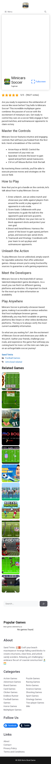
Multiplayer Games (12, 710)
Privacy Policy (10, 748)
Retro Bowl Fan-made (11, 389)
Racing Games (33, 682)
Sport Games (32, 696)
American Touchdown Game (14, 500)
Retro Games (32, 685)
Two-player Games (35, 702)
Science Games (33, 689)
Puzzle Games (33, 678)
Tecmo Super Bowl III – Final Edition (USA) (20, 573)
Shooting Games (34, 692)
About (6, 741)
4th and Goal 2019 (10, 592)
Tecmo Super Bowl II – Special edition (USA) (21, 536)
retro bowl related (13, 362)
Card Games (9, 689)
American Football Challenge (14, 426)
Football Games (12, 358)
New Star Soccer (9, 408)
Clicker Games (10, 692)
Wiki (28, 706)
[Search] (43, 604)
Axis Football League (11, 555)
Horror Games (10, 706)
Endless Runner (11, 696)
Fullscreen (41, 81)
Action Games (10, 678)
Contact (7, 745)
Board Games (10, 685)
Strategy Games (34, 699)
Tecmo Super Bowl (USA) (13, 463)
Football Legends (9, 481)
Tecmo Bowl (7, 444)
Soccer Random (9, 518)
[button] (45, 12)
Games (7, 702)
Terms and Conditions (14, 752)
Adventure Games (12, 682)
